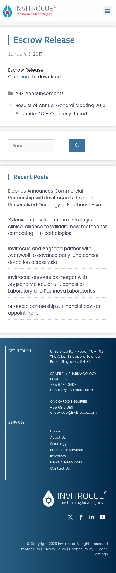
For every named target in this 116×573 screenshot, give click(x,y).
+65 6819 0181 (61, 407)
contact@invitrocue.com (71, 390)
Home (55, 431)
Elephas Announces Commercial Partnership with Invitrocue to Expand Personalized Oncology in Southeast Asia (54, 198)
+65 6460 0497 (63, 385)
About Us (58, 437)
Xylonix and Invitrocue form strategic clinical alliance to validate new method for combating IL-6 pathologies (57, 226)
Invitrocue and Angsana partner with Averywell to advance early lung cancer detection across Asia (53, 255)
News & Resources (66, 462)
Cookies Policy (81, 549)
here (25, 77)
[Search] (77, 145)
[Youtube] (102, 517)
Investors (58, 456)
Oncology (58, 444)
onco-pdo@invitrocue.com (73, 413)
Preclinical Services (66, 450)
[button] (107, 10)
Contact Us (60, 468)
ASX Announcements (39, 93)
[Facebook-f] (81, 517)
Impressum (30, 549)
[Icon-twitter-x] (70, 517)
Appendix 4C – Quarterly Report (51, 114)
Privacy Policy (54, 549)
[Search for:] (38, 145)
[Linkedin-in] (91, 517)
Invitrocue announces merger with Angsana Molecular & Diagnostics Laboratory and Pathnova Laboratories (51, 284)
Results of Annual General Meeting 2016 (60, 105)
